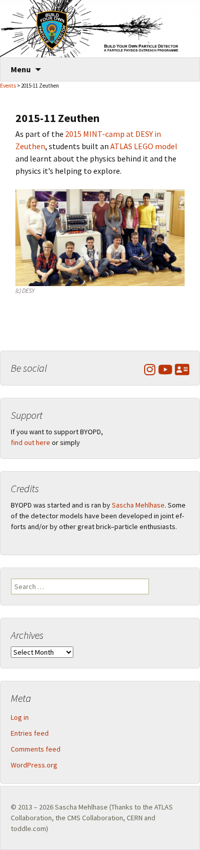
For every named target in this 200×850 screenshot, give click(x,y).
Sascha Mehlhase (138, 505)
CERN (135, 817)
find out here (30, 442)
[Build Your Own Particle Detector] (100, 28)
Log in (20, 717)
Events (8, 85)
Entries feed (30, 733)
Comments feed (36, 749)
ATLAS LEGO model (143, 146)
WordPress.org (34, 765)
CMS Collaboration (95, 817)
